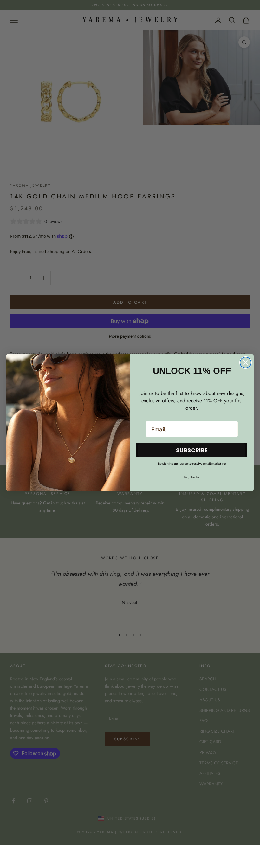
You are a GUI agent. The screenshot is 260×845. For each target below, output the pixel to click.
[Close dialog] (245, 362)
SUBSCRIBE (192, 450)
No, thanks (191, 477)
